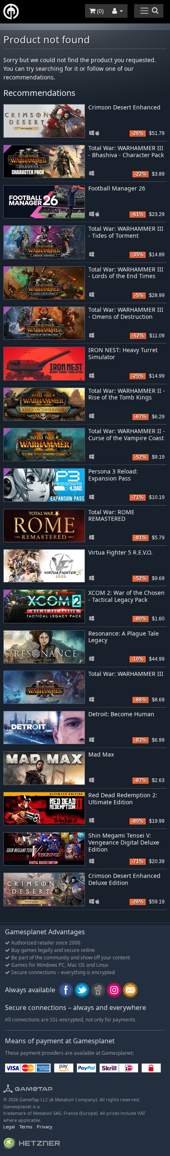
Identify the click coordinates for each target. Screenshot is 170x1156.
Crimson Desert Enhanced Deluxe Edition (124, 879)
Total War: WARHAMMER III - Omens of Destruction (125, 313)
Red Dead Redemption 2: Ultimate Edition (122, 798)
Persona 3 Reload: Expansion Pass (113, 474)
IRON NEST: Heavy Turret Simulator (123, 353)
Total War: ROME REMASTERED (111, 515)
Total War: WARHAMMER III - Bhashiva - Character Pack (126, 151)
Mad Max (101, 754)
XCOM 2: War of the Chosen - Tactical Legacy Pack (126, 596)
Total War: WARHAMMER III (125, 674)
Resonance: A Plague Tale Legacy (123, 636)
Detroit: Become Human (121, 714)
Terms (25, 1127)
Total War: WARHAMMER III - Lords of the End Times (125, 272)
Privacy (44, 1127)
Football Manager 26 (116, 188)
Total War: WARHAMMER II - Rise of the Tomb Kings (126, 394)
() (99, 11)
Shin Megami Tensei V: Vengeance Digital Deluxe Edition (123, 842)
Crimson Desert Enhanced (124, 107)
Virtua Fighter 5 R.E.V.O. (120, 552)
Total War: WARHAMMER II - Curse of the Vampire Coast (126, 434)
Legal (9, 1127)
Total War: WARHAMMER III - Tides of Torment (125, 232)
